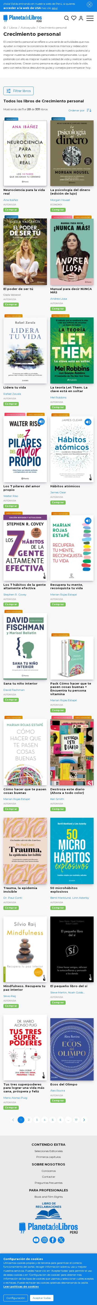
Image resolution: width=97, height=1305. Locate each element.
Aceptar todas (42, 1298)
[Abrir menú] (90, 18)
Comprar (11, 209)
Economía (56, 204)
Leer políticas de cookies (21, 1286)
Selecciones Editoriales (49, 1151)
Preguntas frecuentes (48, 1182)
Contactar (48, 1176)
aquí (55, 8)
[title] (48, 1228)
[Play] (41, 421)
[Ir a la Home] (4, 27)
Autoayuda (9, 204)
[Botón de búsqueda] (66, 18)
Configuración (15, 1298)
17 (76, 1119)
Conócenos (49, 1170)
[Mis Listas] (72, 18)
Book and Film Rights (49, 1196)
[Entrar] (80, 18)
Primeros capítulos (48, 1157)
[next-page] (84, 1119)
